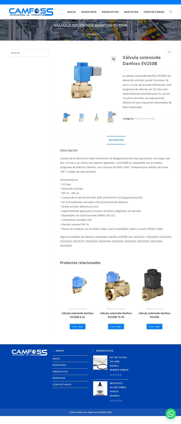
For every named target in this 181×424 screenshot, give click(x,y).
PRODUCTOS (60, 371)
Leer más (77, 326)
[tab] (116, 140)
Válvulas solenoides (145, 118)
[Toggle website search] (171, 11)
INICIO (56, 358)
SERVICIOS (58, 378)
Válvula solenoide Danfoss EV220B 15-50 (116, 315)
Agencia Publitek (97, 412)
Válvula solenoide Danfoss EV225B (154, 315)
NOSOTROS (59, 365)
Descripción (116, 140)
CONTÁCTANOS (61, 384)
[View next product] (169, 51)
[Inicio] (83, 34)
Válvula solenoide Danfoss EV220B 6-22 (78, 315)
